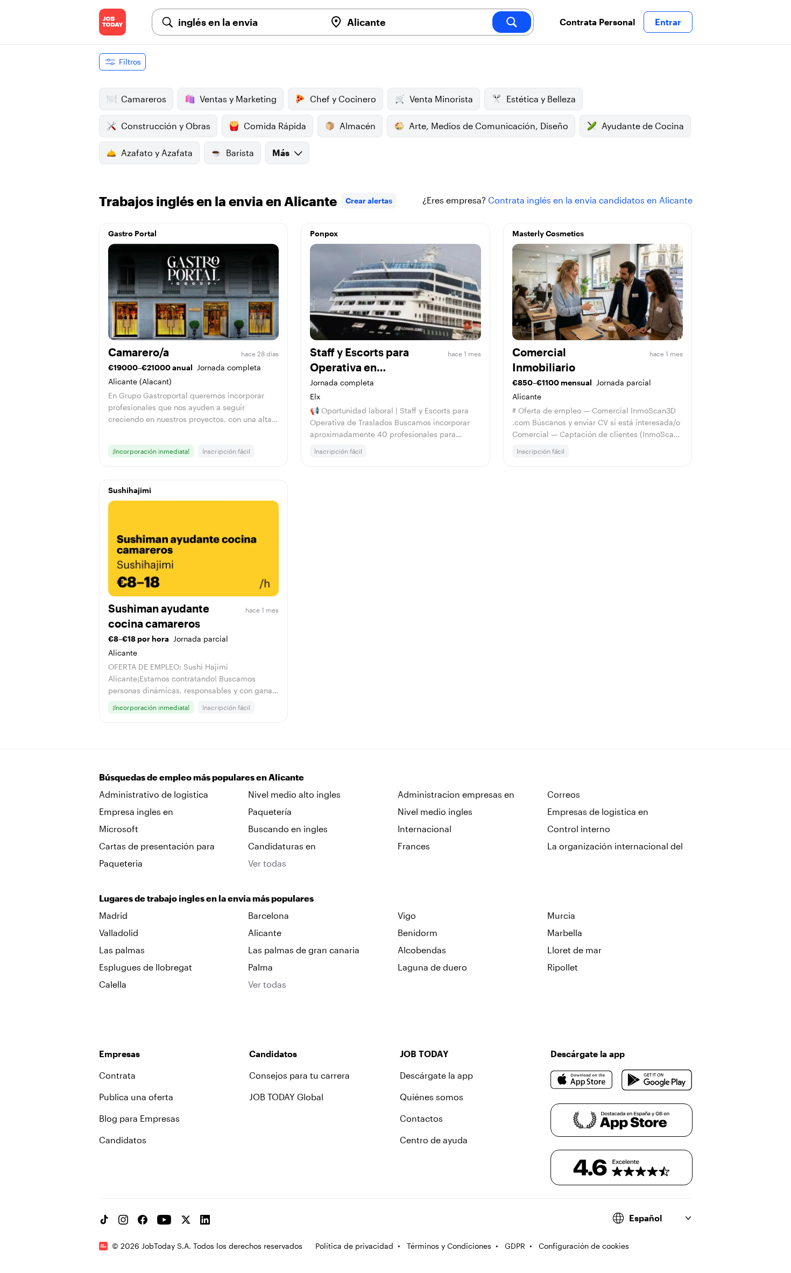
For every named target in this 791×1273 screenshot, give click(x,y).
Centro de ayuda (434, 1140)
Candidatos (122, 1140)
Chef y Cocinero (343, 99)
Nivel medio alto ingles (294, 794)
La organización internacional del (615, 846)
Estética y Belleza (541, 99)
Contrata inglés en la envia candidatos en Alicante (590, 200)
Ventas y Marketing (238, 99)
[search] (511, 22)
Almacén (358, 126)
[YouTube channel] (164, 1220)
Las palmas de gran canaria (303, 950)
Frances (414, 846)
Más (280, 152)
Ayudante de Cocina (643, 126)
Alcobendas (422, 950)
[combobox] (247, 22)
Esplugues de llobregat (145, 967)
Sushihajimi (129, 490)
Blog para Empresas (139, 1118)
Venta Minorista (441, 99)
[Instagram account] (123, 1220)
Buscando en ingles (288, 829)
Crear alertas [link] (368, 200)
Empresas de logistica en (597, 811)
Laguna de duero (432, 967)
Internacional (424, 829)
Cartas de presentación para (157, 846)
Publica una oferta (136, 1097)
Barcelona (268, 915)
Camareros (143, 99)
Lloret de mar (574, 950)
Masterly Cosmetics (548, 233)
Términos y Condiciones (449, 1245)
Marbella (564, 932)
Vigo (407, 915)
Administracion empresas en (456, 794)
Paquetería (270, 811)
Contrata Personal (597, 22)
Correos (563, 794)
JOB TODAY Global (286, 1097)
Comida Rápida (275, 126)
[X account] (185, 1220)
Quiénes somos (431, 1097)
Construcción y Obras (165, 126)
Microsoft (118, 829)
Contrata (117, 1075)
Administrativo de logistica (153, 794)
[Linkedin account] (205, 1220)
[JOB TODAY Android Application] (657, 1080)
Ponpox (324, 233)
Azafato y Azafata (157, 152)
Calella (112, 984)
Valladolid (118, 932)
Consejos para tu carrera (299, 1075)
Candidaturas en (282, 846)
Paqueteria (121, 863)
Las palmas (122, 950)
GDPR (515, 1245)
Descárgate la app (436, 1075)
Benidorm (417, 932)
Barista (240, 152)
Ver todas (267, 863)
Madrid (113, 915)
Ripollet (562, 967)
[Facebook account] (142, 1220)
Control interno (578, 829)
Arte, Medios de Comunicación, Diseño (488, 126)
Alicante (264, 932)
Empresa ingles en (136, 811)
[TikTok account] (104, 1220)
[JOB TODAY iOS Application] (581, 1080)
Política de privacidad (354, 1245)
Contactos (421, 1118)
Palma (260, 967)
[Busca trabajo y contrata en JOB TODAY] (112, 22)
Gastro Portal (132, 233)
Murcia (561, 915)
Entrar (668, 22)
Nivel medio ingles (435, 811)
